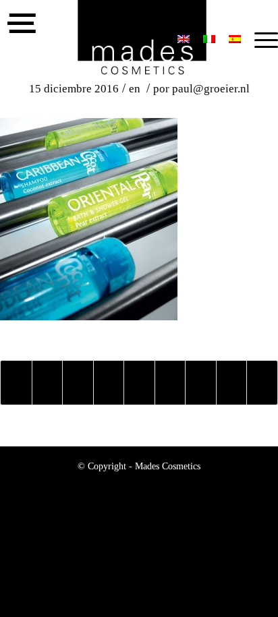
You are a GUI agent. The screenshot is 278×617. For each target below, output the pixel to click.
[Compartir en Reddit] (232, 383)
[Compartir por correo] (262, 383)
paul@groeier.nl (211, 88)
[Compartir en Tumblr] (170, 383)
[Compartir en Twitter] (47, 383)
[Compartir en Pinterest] (109, 383)
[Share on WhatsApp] (78, 383)
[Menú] (259, 40)
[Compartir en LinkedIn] (139, 383)
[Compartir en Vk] (201, 383)
